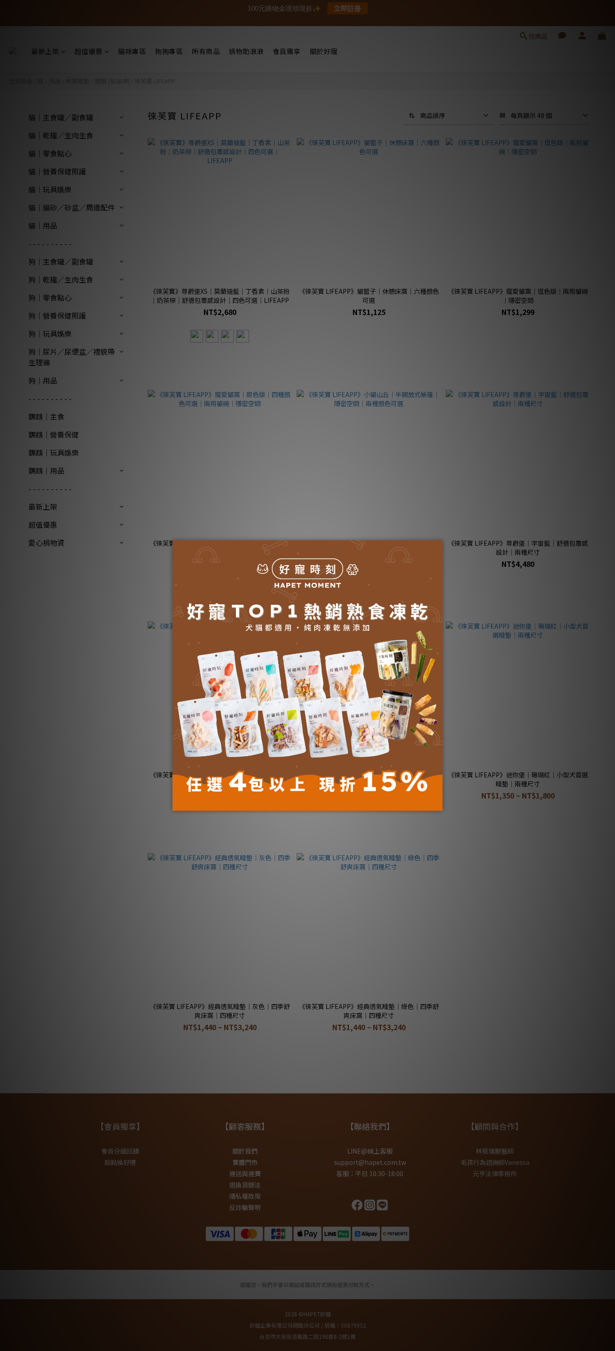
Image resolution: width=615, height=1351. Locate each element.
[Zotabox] (437, 802)
